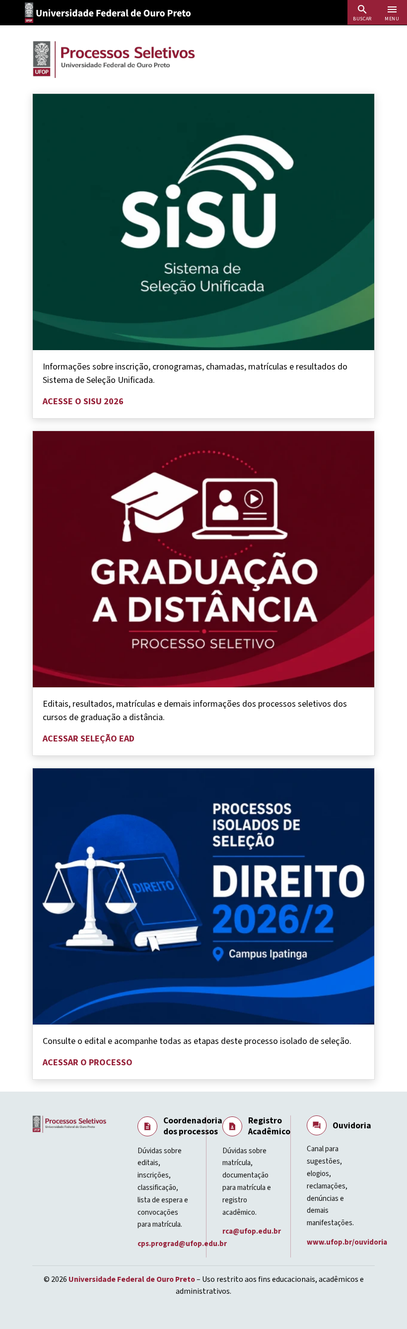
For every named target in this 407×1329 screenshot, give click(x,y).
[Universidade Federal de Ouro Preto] (111, 12)
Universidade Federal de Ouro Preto (131, 1279)
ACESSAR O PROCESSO (88, 1062)
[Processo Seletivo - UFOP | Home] (114, 59)
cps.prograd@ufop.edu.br (182, 1244)
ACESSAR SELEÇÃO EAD (89, 739)
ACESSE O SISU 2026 (83, 401)
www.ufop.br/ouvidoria (348, 1242)
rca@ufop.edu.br (252, 1231)
